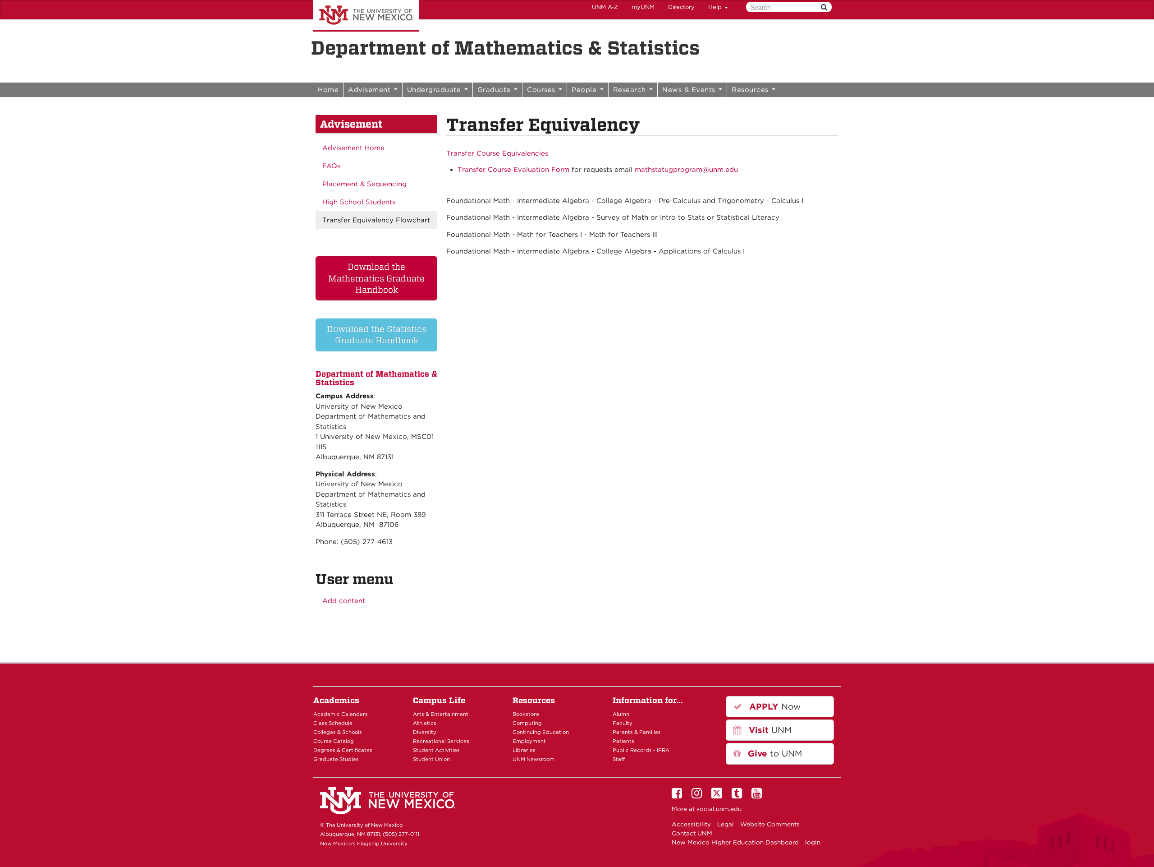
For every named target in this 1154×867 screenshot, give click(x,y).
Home (328, 90)
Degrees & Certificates (342, 750)
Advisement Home (353, 148)
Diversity (424, 732)
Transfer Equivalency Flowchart (376, 220)
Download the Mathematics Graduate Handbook (376, 278)
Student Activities (436, 750)
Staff (619, 759)
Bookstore (526, 714)
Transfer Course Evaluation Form (513, 170)
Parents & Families (637, 732)
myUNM (643, 7)
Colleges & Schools (337, 732)
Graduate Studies (336, 759)
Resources (751, 90)
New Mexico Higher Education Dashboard (735, 842)
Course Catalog (333, 741)
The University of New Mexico (366, 16)
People (585, 90)
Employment (529, 741)
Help (716, 7)
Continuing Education (541, 732)
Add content (343, 601)
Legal (725, 824)
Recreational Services (441, 741)
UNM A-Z (605, 7)
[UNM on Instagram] (698, 795)
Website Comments (770, 824)
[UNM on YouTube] (758, 795)
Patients (623, 741)
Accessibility (691, 824)
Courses (542, 90)
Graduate (495, 90)
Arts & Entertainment (440, 714)
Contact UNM (692, 833)
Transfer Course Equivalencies (497, 153)
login (812, 842)
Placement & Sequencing (364, 184)
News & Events (690, 90)
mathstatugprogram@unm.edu (686, 170)
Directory (681, 7)
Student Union (431, 759)
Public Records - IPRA (641, 750)
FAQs (331, 166)
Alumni (622, 714)
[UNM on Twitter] (718, 795)
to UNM (773, 753)
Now (773, 706)
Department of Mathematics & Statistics (505, 48)
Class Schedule (333, 723)
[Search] (824, 7)
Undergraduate (435, 90)
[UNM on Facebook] (678, 795)
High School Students (358, 202)
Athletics (424, 723)
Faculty (622, 723)
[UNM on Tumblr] (738, 795)
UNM (769, 730)
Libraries (524, 750)
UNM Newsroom (533, 759)
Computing (527, 723)
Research (631, 90)
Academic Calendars (340, 714)
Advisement (370, 90)
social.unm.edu (719, 808)
